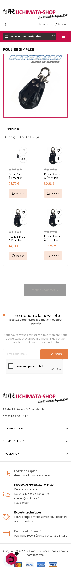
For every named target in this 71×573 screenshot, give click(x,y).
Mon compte (47, 24)
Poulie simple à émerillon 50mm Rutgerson (52, 176)
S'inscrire (62, 24)
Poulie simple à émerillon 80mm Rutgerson (52, 238)
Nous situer (21, 503)
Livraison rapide (25, 471)
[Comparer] (23, 159)
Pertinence (35, 129)
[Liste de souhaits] (23, 150)
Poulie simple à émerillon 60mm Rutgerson (17, 238)
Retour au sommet (45, 290)
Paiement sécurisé (27, 531)
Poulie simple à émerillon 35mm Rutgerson (17, 176)
